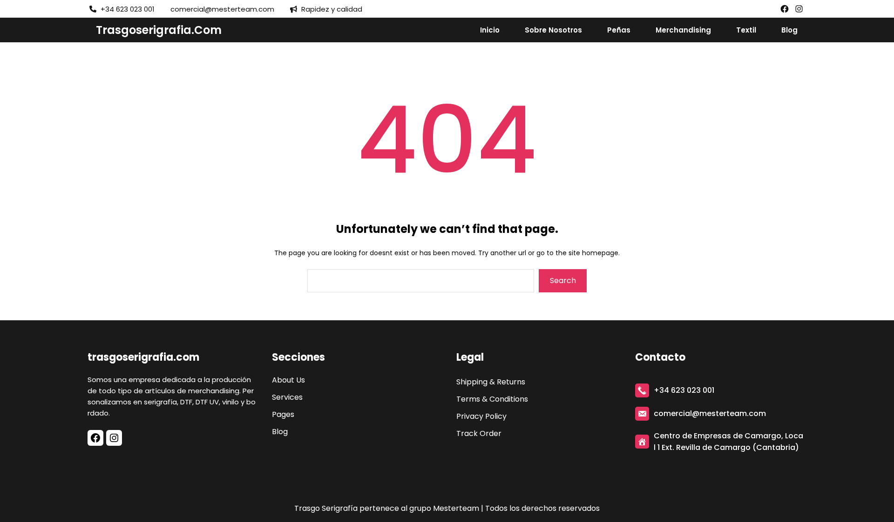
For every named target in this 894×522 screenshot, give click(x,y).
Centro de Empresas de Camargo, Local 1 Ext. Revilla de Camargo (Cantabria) (728, 441)
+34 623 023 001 (684, 390)
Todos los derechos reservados (542, 508)
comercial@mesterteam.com (710, 413)
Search (563, 280)
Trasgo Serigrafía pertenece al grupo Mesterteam (386, 508)
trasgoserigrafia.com (159, 30)
